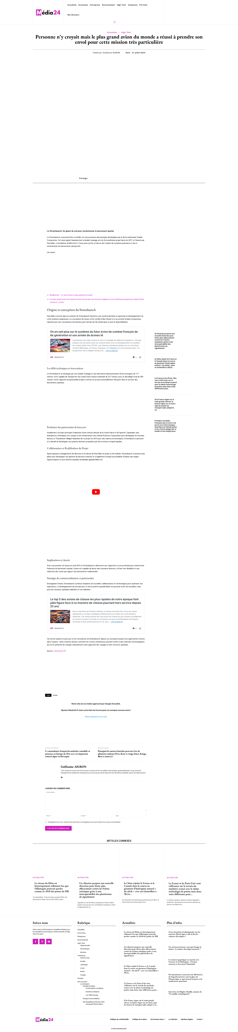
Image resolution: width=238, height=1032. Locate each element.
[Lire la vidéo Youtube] (96, 491)
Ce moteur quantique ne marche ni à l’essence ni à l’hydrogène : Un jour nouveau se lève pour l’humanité (184, 961)
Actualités (112, 32)
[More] (156, 178)
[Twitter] (42, 941)
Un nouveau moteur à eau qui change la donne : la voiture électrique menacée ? (185, 948)
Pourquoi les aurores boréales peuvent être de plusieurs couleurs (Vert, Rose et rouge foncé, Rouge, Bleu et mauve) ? (122, 754)
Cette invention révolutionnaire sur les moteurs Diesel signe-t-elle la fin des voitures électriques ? (184, 934)
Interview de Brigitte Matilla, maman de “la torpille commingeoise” (185, 992)
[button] (114, 22)
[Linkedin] (62, 777)
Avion (55, 695)
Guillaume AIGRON (111, 53)
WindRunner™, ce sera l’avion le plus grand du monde (71, 295)
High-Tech (126, 32)
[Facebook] (35, 941)
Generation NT (60, 651)
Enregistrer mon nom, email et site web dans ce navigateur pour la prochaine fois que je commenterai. (84, 822)
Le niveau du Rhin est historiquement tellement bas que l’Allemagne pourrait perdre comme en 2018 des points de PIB (52, 887)
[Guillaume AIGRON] (51, 771)
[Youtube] (49, 941)
